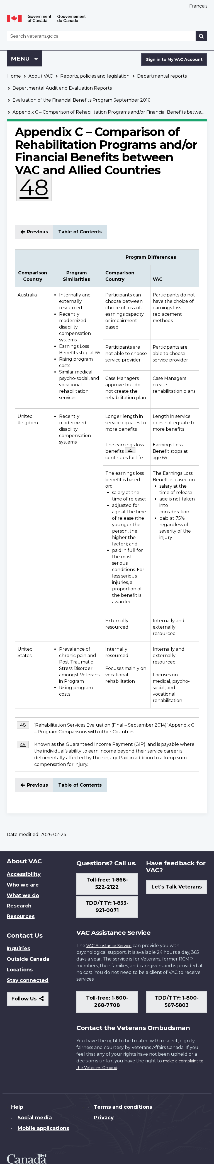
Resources (21, 916)
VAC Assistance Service (109, 945)
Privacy (104, 1118)
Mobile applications (43, 1128)
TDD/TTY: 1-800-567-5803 (177, 1001)
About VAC (40, 76)
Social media (35, 1118)
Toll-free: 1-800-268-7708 (107, 1001)
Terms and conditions (123, 1107)
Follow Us (29, 1000)
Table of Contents (80, 231)
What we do (23, 895)
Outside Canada (28, 959)
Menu (21, 58)
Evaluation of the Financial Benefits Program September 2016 (81, 100)
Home (14, 76)
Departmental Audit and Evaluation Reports (62, 88)
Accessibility (24, 874)
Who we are (23, 885)
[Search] (201, 36)
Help (17, 1107)
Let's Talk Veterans (177, 887)
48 (36, 187)
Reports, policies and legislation (95, 76)
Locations (20, 970)
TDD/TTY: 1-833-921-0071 (107, 906)
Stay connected (27, 980)
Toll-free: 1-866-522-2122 (107, 883)
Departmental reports (162, 76)
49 (131, 450)
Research (19, 906)
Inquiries (18, 948)
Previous (37, 231)
